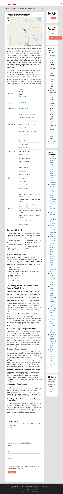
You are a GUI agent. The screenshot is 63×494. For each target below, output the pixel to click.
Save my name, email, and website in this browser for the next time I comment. (23, 467)
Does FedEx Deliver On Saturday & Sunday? (53, 267)
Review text (11, 427)
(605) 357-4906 (23, 108)
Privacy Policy (25, 491)
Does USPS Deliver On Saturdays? (53, 238)
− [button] (8, 23)
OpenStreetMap (35, 45)
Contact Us (38, 491)
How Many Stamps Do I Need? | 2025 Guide (53, 160)
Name (10, 445)
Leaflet (25, 45)
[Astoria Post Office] (24, 29)
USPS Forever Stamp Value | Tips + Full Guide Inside (53, 279)
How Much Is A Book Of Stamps (53, 180)
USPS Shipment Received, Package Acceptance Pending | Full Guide (53, 217)
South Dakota (22, 8)
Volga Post (53, 90)
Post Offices (13, 8)
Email (10, 452)
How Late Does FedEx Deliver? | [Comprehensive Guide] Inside (54, 362)
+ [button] (8, 20)
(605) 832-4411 (23, 102)
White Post (53, 55)
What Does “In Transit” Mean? (53, 310)
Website (10, 458)
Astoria (30, 8)
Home (7, 8)
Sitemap (32, 491)
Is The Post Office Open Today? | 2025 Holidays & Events (53, 171)
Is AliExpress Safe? (53, 316)
